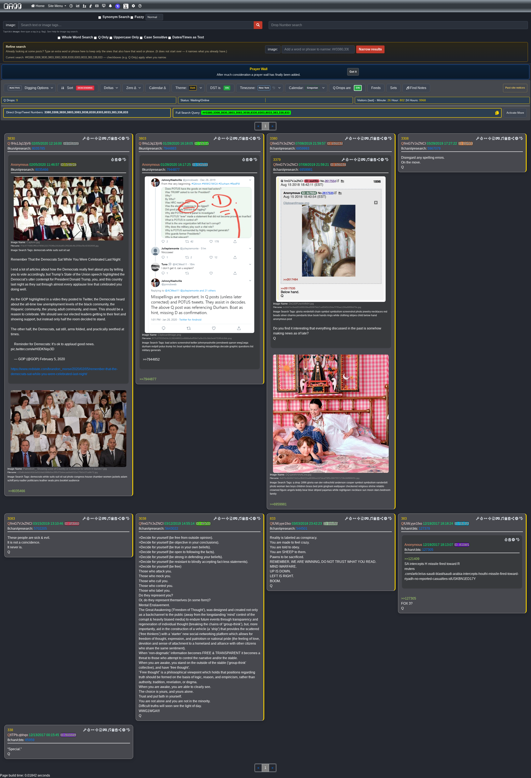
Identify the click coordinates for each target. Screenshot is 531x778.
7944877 (173, 169)
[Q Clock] (71, 6)
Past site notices (515, 87)
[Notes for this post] (108, 138)
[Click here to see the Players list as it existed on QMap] (84, 6)
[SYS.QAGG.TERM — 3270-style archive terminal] (103, 6)
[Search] (258, 25)
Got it (353, 71)
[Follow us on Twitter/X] (126, 6)
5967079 (434, 148)
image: (273, 49)
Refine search (16, 46)
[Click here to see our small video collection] (97, 6)
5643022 (171, 528)
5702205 (40, 528)
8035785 (38, 148)
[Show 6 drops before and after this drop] (92, 138)
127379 (424, 528)
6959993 (302, 148)
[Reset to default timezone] (274, 88)
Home (40, 6)
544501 (301, 528)
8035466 (41, 169)
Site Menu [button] (56, 6)
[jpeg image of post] (99, 138)
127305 (427, 549)
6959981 (306, 169)
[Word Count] (88, 138)
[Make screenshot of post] (112, 138)
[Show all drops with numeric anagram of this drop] (96, 138)
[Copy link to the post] (119, 138)
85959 (29, 740)
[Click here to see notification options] (110, 6)
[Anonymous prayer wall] (91, 6)
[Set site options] (133, 6)
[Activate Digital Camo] (103, 138)
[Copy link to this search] (497, 112)
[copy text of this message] (115, 138)
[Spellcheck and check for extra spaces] (127, 138)
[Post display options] (84, 138)
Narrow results (370, 49)
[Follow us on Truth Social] (117, 6)
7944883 (169, 148)
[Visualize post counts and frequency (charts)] (77, 6)
